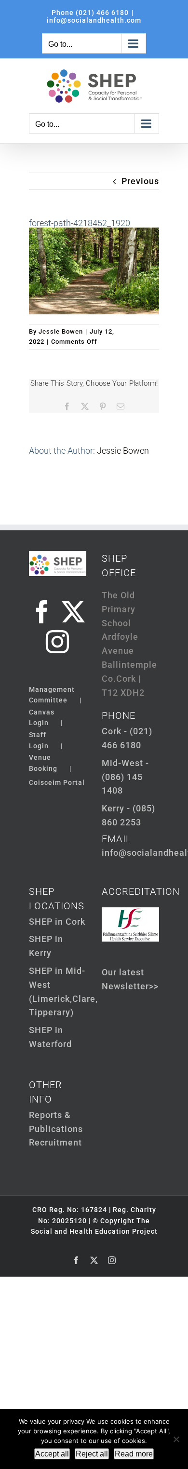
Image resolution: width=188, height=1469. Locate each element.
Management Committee (52, 695)
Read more (134, 1454)
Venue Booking (43, 763)
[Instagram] (57, 641)
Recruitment (55, 1142)
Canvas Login (41, 717)
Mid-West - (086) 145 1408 (125, 777)
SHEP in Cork (57, 921)
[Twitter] (73, 611)
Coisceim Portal (57, 782)
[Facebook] (42, 611)
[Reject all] (176, 1439)
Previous (140, 181)
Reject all (92, 1454)
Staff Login (39, 740)
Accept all (52, 1454)
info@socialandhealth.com (94, 20)
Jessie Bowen (61, 331)
